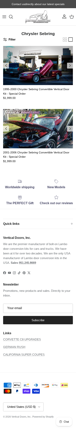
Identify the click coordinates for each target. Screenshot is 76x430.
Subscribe (38, 320)
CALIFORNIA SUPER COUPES (24, 354)
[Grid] (65, 39)
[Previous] (6, 66)
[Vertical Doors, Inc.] (38, 16)
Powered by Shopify (43, 416)
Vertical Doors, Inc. (21, 416)
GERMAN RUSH (14, 347)
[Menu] (4, 16)
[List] (70, 39)
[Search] (13, 16)
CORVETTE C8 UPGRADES (22, 339)
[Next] (70, 66)
